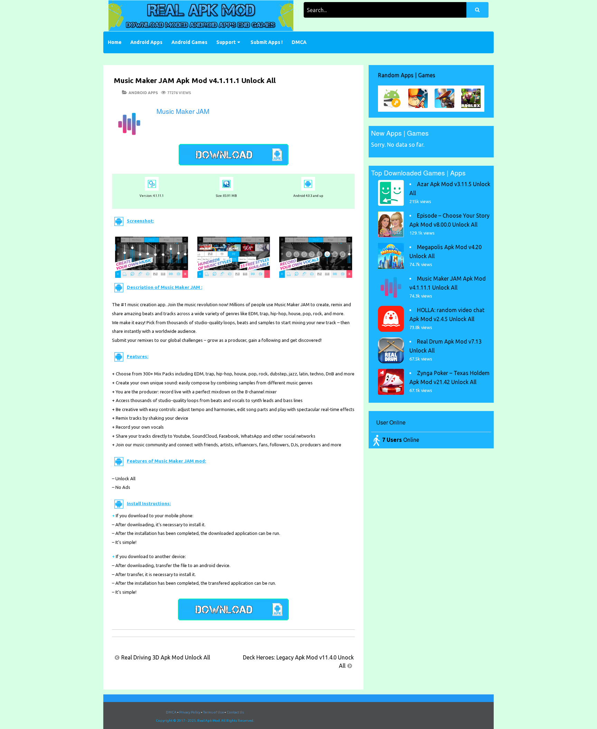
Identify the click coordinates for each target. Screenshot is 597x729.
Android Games (189, 42)
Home (115, 42)
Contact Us (235, 712)
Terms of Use (213, 712)
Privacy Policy (189, 712)
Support (226, 42)
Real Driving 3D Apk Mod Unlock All (165, 657)
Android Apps (146, 42)
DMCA (299, 42)
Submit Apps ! (266, 42)
